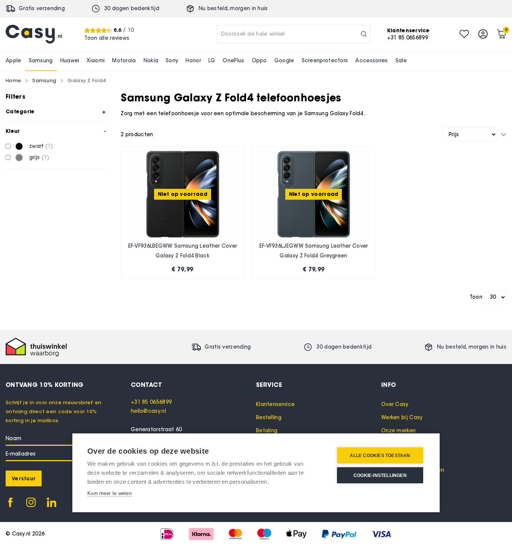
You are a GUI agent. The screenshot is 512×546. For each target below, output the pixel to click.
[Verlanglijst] (464, 34)
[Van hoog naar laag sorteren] (503, 134)
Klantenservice (275, 404)
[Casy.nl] (34, 34)
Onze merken (398, 430)
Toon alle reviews (106, 38)
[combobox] (293, 34)
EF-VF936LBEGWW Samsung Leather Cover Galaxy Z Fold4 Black (182, 251)
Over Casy (395, 404)
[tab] (193, 384)
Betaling (266, 430)
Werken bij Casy (402, 417)
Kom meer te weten (109, 493)
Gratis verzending (42, 8)
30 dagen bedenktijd (131, 8)
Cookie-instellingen (380, 475)
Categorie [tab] (20, 111)
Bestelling (268, 417)
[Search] (364, 34)
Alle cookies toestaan (380, 455)
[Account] (483, 34)
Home (13, 80)
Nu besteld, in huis (233, 8)
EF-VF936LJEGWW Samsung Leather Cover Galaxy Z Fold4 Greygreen (313, 251)
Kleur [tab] (13, 131)
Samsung (44, 80)
